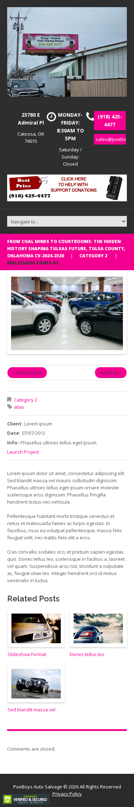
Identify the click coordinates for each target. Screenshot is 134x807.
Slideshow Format (27, 654)
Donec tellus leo (87, 654)
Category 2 (93, 256)
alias (19, 407)
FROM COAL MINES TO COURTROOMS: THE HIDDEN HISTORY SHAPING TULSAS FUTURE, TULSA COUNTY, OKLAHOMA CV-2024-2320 (66, 248)
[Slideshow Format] (36, 628)
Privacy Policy (67, 794)
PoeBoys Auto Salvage (37, 786)
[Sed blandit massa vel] (36, 683)
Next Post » (110, 372)
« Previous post (27, 372)
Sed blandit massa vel (31, 709)
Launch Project (23, 452)
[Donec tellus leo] (98, 628)
